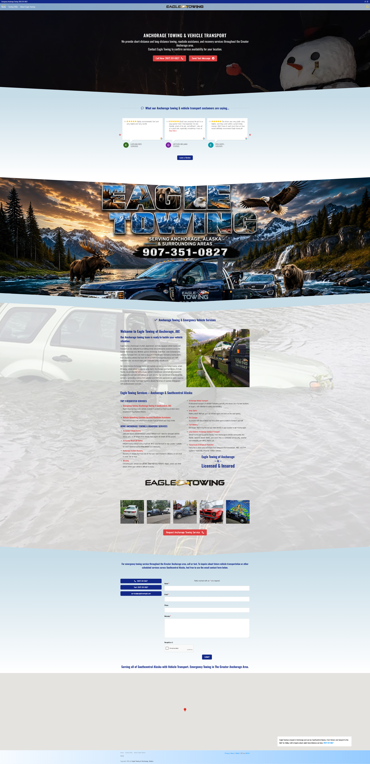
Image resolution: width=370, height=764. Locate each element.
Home (3, 6)
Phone (166, 605)
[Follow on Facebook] (365, 2)
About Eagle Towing (27, 6)
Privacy (227, 753)
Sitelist (237, 753)
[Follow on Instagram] (367, 2)
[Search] (367, 6)
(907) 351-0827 (328, 743)
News (232, 753)
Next (250, 135)
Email (166, 594)
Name (166, 584)
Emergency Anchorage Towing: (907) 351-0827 (14, 1)
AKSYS (247, 753)
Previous (120, 135)
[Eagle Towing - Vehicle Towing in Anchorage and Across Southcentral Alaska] (185, 6)
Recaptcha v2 (168, 642)
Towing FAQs (13, 6)
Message (167, 616)
